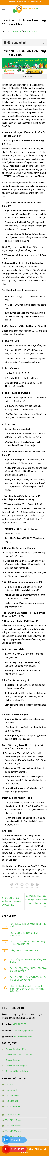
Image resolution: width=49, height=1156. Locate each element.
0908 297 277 (19, 1024)
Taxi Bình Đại (11, 1101)
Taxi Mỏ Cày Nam (13, 1131)
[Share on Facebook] (17, 885)
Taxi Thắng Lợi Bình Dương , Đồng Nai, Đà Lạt (28, 960)
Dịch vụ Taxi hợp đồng (15, 1049)
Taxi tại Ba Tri (11, 1090)
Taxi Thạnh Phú (12, 1106)
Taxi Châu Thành (13, 1125)
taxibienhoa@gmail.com (23, 1030)
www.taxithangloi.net (23, 1036)
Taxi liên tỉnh (11, 1084)
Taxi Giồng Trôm (13, 1120)
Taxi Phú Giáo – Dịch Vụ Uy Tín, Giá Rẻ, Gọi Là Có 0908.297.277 (28, 978)
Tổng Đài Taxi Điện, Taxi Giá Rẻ (24, 950)
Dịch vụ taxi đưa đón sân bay (19, 1054)
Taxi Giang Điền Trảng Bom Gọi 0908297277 (24, 934)
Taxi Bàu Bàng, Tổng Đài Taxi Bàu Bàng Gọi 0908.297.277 (28, 969)
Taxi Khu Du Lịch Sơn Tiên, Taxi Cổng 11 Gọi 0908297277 (27, 942)
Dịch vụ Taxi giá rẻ (14, 1060)
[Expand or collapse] (43, 42)
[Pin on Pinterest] (32, 885)
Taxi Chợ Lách (12, 1095)
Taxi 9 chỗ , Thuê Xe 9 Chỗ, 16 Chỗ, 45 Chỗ (28, 925)
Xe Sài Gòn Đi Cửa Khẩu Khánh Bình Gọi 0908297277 (11, 901)
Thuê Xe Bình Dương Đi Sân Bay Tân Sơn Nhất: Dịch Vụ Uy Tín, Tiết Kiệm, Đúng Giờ (27, 988)
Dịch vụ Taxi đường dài (16, 1065)
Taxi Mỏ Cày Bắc (13, 1136)
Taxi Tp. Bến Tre (12, 1114)
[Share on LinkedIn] (37, 885)
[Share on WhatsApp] (12, 885)
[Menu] (3, 9)
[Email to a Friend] (27, 885)
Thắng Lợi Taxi (30, 31)
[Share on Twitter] (22, 885)
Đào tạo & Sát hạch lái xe (17, 1071)
